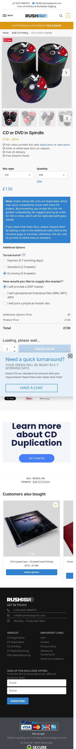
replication (63, 144)
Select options (31, 572)
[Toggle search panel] (61, 16)
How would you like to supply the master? (33, 281)
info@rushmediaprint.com (48, 3)
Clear (39, 181)
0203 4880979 (23, 3)
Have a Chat (31, 387)
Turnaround (13, 255)
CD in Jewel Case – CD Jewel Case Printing (31, 561)
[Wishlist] (55, 504)
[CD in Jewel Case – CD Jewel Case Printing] (31, 528)
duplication (46, 144)
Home (6, 32)
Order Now (45, 349)
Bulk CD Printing (20, 32)
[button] (68, 15)
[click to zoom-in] (38, 72)
